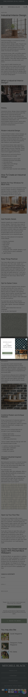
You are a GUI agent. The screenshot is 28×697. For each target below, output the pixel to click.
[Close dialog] (26, 339)
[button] (7, 353)
